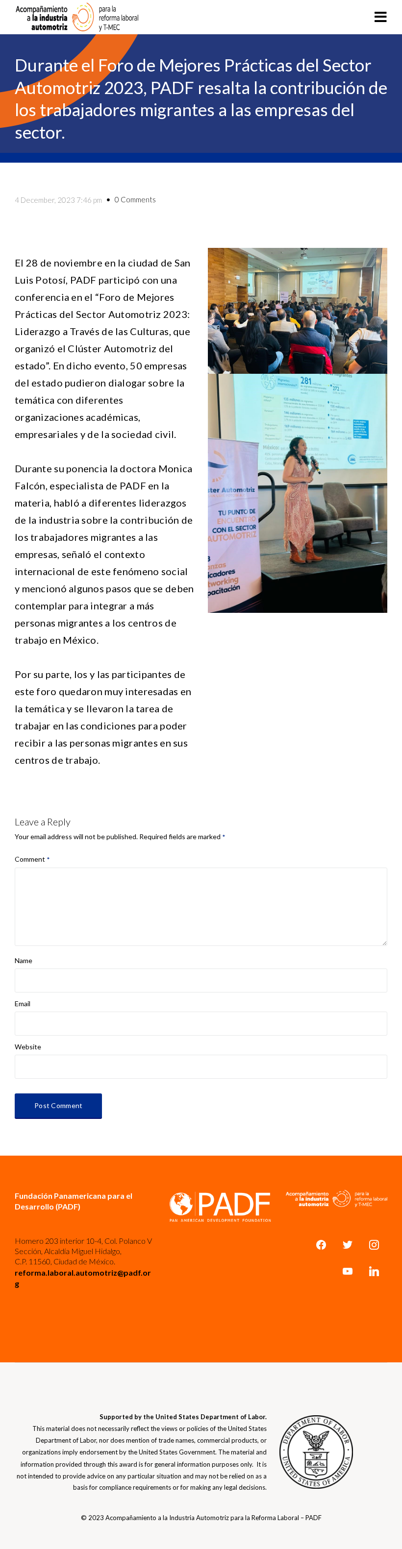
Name (23, 961)
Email (22, 1003)
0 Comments (135, 199)
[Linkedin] (374, 1271)
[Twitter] (347, 1245)
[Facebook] (321, 1245)
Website (28, 1046)
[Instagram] (374, 1245)
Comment (32, 859)
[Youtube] (347, 1271)
